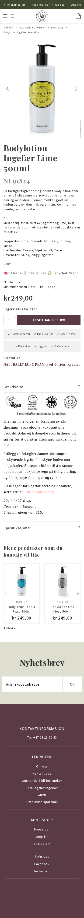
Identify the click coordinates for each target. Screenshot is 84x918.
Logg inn (76, 4)
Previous (8, 88)
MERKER (8, 27)
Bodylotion (57, 27)
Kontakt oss (42, 773)
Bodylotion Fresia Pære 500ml (21, 609)
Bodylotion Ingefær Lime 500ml (22, 32)
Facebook (42, 864)
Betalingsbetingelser (42, 788)
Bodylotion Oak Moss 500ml (62, 609)
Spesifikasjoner (17, 528)
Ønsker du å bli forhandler (42, 780)
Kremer (73, 364)
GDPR (42, 795)
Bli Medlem (42, 843)
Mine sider (58, 4)
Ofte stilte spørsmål (42, 802)
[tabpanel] (42, 88)
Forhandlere (61, 346)
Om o (40, 766)
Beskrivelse (13, 386)
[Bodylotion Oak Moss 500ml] (62, 581)
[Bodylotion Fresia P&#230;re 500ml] (21, 581)
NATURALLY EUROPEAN (32, 27)
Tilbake (10, 628)
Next (76, 88)
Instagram (42, 871)
